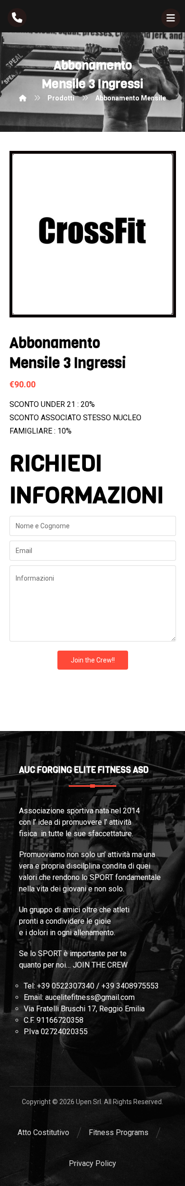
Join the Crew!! (93, 660)
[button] (170, 18)
